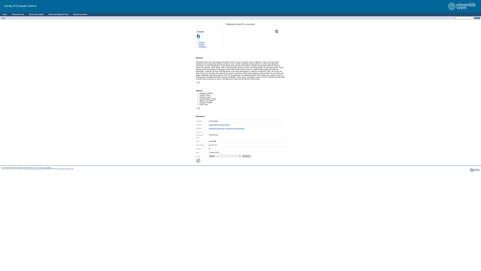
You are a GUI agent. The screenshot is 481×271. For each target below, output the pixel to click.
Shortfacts (202, 47)
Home (5, 14)
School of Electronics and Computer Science (33, 168)
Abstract (202, 42)
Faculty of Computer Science (20, 5)
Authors (202, 45)
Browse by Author (80, 14)
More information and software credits (65, 168)
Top (198, 82)
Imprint (44, 167)
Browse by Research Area (58, 14)
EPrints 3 (11, 168)
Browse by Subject (36, 14)
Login (3, 18)
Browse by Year (18, 14)
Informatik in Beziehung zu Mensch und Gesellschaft (226, 128)
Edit (198, 161)
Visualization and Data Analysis (219, 125)
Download (246, 156)
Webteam (49, 167)
